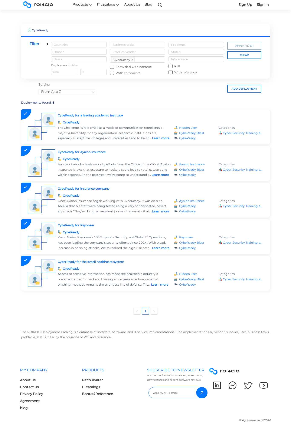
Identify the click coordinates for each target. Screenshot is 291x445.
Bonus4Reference (97, 394)
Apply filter (244, 45)
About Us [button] (132, 4)
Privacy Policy (31, 394)
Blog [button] (148, 4)
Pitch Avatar (92, 380)
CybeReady (71, 122)
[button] (243, 133)
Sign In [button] (263, 5)
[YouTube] (264, 385)
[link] (160, 4)
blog (24, 408)
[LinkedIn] (217, 385)
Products (80, 4)
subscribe (201, 392)
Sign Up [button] (245, 5)
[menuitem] (51, 390)
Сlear (244, 55)
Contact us (29, 387)
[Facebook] (232, 385)
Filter (34, 43)
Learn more (160, 138)
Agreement (30, 401)
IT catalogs (106, 4)
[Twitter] (248, 385)
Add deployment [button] (244, 88)
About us (28, 380)
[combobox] (79, 44)
